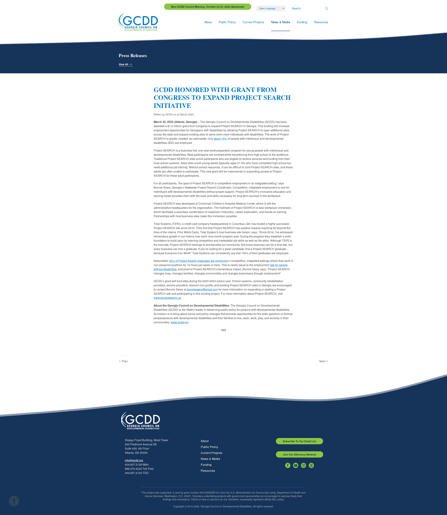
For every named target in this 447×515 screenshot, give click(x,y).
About (205, 441)
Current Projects (211, 453)
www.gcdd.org (179, 322)
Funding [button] (302, 22)
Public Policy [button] (227, 22)
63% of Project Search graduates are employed (198, 261)
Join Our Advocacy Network (299, 454)
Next (322, 361)
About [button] (208, 22)
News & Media (210, 459)
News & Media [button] (280, 22)
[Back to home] (139, 22)
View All (123, 64)
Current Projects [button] (253, 22)
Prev (125, 361)
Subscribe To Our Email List (299, 441)
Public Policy (209, 447)
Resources (208, 471)
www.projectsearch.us (167, 298)
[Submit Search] (326, 8)
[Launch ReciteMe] (14, 501)
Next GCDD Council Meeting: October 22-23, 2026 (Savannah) (207, 6)
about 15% (220, 139)
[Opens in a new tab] (287, 465)
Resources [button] (321, 22)
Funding (206, 465)
